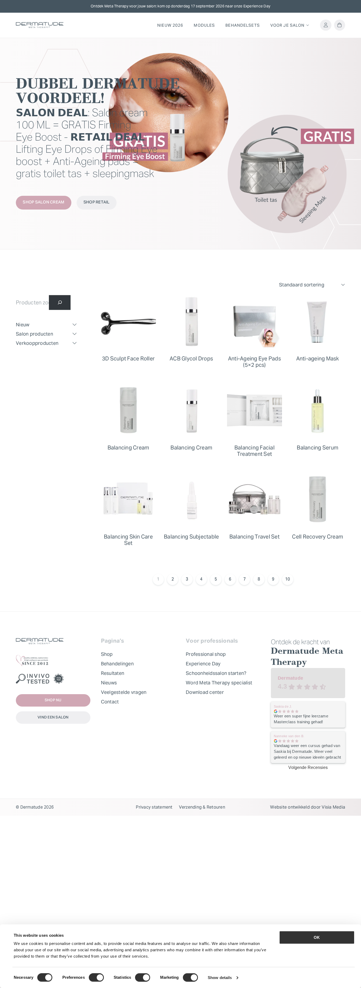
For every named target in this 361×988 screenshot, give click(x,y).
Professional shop (206, 654)
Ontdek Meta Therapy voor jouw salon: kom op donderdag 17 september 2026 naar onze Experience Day (180, 6)
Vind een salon (53, 717)
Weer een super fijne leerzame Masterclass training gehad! (301, 719)
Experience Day (203, 664)
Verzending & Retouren (202, 807)
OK (317, 937)
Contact (110, 702)
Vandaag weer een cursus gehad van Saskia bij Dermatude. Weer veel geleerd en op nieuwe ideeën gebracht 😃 (307, 751)
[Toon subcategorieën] (74, 325)
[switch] (96, 977)
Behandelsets (242, 25)
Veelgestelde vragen (124, 692)
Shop (107, 654)
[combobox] (312, 285)
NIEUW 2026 (170, 25)
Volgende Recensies (308, 767)
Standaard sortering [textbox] (301, 285)
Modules (204, 25)
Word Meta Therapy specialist (219, 683)
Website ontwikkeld (290, 807)
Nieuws (109, 683)
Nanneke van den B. (289, 736)
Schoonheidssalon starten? (216, 673)
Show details (220, 977)
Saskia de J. (283, 706)
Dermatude (290, 678)
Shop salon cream (43, 202)
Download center (205, 692)
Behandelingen (117, 664)
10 (287, 579)
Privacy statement (154, 807)
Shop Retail (97, 202)
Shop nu (53, 700)
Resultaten (112, 673)
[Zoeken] (60, 302)
